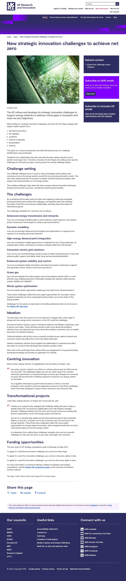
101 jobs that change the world (91, 17)
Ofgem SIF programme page (37, 467)
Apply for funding (60, 9)
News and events (102, 9)
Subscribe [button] (90, 94)
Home (9, 37)
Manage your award (75, 9)
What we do (89, 9)
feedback (93, 505)
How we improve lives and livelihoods (64, 17)
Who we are (114, 9)
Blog (115, 17)
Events (108, 17)
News (45, 17)
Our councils (114, 12)
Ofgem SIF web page (19, 306)
